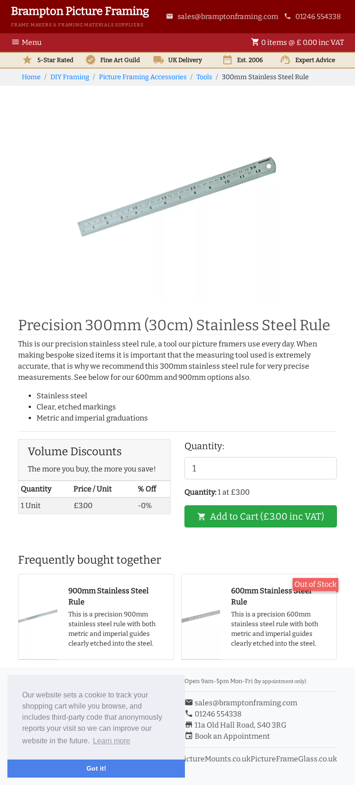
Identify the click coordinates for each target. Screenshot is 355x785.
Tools (204, 77)
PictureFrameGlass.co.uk (294, 758)
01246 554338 (312, 16)
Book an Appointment (227, 736)
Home (31, 77)
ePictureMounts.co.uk (213, 758)
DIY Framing (69, 77)
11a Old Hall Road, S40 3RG (235, 725)
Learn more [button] (111, 741)
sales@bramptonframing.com (222, 16)
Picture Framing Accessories (143, 77)
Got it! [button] (96, 768)
